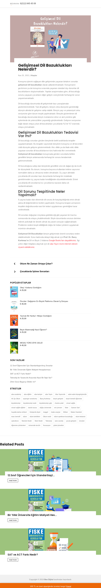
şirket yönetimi (58, 425)
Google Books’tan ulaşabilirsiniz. (63, 240)
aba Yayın (48, 394)
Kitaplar (34, 75)
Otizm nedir (47, 417)
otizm (25, 417)
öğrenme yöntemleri (18, 425)
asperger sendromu (30, 399)
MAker (65, 412)
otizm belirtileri (35, 417)
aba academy (16, 394)
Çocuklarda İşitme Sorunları (34, 271)
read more (13, 480)
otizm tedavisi (80, 417)
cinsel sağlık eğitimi (18, 408)
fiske (66, 408)
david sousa (32, 408)
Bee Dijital (48, 579)
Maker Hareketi (76, 412)
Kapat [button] (68, 586)
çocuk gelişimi (71, 421)
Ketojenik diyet (35, 412)
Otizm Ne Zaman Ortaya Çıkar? (36, 263)
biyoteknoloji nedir (29, 403)
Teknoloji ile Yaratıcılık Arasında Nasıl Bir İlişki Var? (31, 378)
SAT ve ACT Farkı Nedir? (20, 374)
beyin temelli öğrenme (74, 399)
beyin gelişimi (58, 399)
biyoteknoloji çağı (45, 403)
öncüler (82, 421)
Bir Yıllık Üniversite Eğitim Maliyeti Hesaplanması (30, 370)
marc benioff (15, 417)
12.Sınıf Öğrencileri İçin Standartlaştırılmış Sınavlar (31, 366)
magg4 (45, 412)
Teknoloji (49, 421)
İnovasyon (46, 425)
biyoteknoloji (15, 403)
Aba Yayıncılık (60, 394)
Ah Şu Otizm (15, 399)
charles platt (59, 403)
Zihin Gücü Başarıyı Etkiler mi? (23, 382)
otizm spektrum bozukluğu (63, 417)
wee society (59, 421)
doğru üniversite (45, 408)
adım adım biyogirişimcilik (77, 394)
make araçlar (55, 412)
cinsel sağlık (70, 403)
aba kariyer (38, 394)
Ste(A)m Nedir (27, 421)
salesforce (15, 421)
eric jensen (58, 408)
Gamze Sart (75, 408)
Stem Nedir (39, 421)
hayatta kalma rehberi (19, 412)
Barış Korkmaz (45, 399)
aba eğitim (27, 394)
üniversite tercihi (34, 425)
